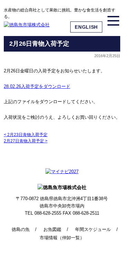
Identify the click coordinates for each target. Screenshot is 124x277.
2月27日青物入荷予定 (26, 140)
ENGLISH (86, 27)
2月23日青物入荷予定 (26, 134)
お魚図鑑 (52, 229)
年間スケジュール (93, 229)
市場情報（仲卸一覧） (62, 237)
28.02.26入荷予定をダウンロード (37, 86)
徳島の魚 (21, 229)
